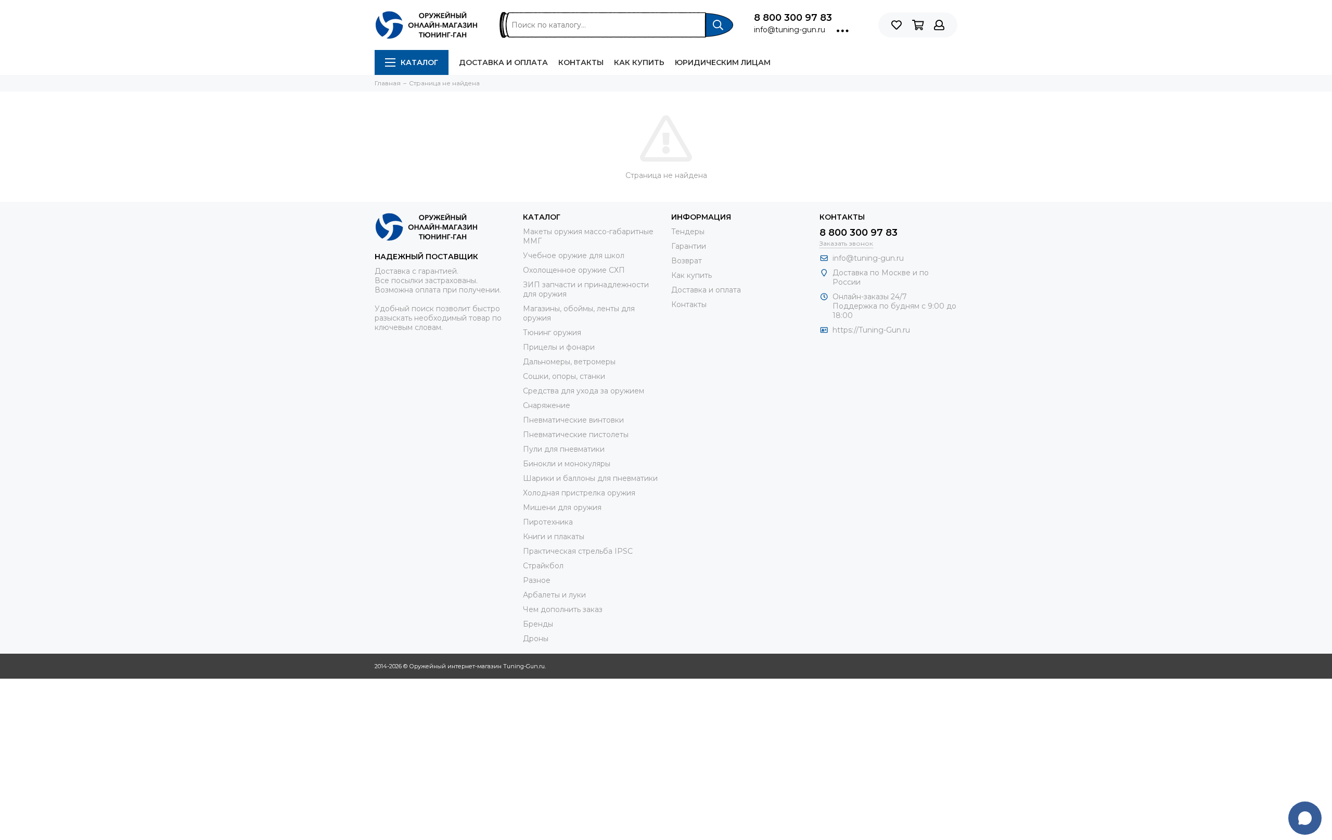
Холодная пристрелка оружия (579, 493)
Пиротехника (548, 522)
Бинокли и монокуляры (566, 463)
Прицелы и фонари (559, 347)
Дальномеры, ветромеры (569, 361)
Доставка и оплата (503, 62)
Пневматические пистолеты (576, 434)
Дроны (535, 638)
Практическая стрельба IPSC (578, 551)
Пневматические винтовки (573, 420)
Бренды (538, 624)
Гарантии (688, 246)
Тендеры (688, 231)
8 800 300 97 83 (793, 17)
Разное (536, 580)
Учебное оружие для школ (573, 255)
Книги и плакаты (553, 536)
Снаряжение (546, 405)
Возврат (686, 260)
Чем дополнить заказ (563, 609)
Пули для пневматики (564, 449)
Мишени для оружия (562, 507)
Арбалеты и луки (554, 595)
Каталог (419, 62)
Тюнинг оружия (552, 332)
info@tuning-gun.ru (789, 29)
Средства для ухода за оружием (583, 391)
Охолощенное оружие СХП (574, 270)
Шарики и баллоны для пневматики (590, 478)
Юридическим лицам (723, 62)
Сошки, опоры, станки (564, 376)
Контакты (581, 62)
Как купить (639, 62)
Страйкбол (543, 565)
